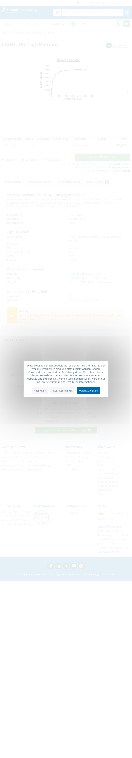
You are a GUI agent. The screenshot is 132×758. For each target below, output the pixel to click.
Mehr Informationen (84, 382)
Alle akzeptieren (62, 390)
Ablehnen (40, 390)
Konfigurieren (88, 390)
